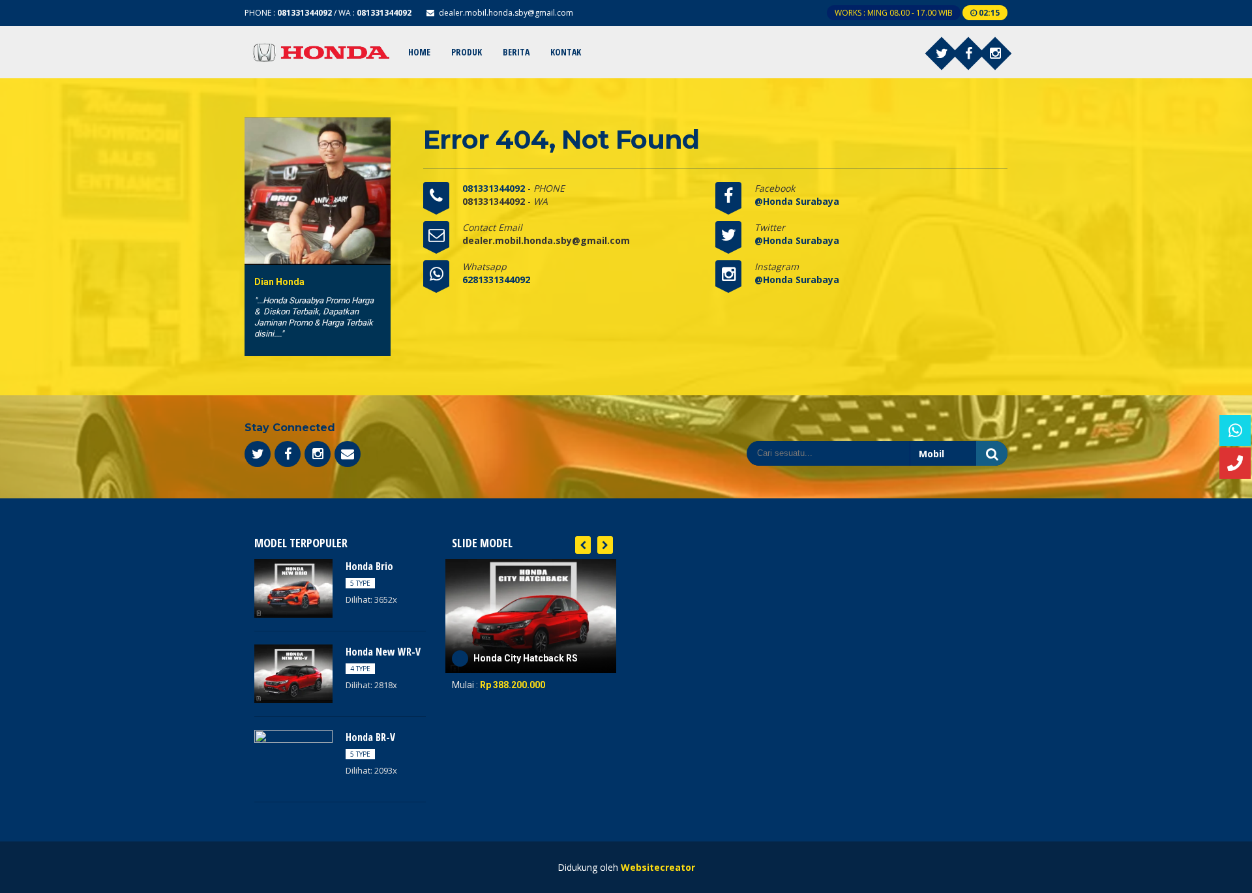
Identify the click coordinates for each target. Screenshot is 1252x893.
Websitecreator (658, 867)
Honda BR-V (370, 737)
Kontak (565, 52)
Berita (516, 52)
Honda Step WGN (509, 658)
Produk (466, 52)
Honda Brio (369, 566)
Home (419, 52)
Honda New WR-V (383, 651)
